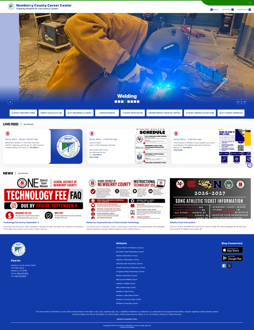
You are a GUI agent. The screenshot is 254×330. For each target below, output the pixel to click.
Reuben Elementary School (126, 276)
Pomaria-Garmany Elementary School (130, 268)
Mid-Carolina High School (126, 287)
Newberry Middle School (125, 283)
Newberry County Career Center (128, 299)
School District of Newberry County (129, 248)
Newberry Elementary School (127, 260)
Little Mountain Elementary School (129, 264)
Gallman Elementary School (126, 256)
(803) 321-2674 (22, 273)
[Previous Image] (239, 101)
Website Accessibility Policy (127, 319)
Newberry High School (125, 291)
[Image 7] (135, 101)
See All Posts (28, 124)
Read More (34, 147)
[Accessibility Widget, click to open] (250, 165)
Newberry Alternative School (127, 295)
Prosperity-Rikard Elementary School (130, 272)
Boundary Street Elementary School (130, 252)
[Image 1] (116, 101)
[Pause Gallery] (10, 101)
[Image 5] (128, 101)
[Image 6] (132, 101)
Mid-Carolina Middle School (126, 279)
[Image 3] (122, 101)
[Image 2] (119, 101)
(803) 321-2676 (20, 276)
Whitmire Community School (127, 303)
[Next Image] (244, 101)
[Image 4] (125, 101)
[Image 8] (138, 101)
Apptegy (131, 327)
